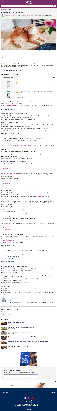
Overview (4, 57)
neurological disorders (24, 174)
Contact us (31, 404)
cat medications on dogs (13, 145)
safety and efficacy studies (29, 264)
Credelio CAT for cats (41, 73)
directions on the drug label (12, 136)
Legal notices (35, 405)
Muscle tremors (6, 181)
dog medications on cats (25, 145)
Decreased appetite (7, 229)
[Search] (53, 6)
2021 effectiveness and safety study (11, 105)
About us (21, 404)
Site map (41, 405)
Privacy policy (29, 405)
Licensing (36, 404)
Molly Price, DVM (24, 15)
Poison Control (41, 196)
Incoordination (6, 183)
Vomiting (5, 171)
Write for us (25, 404)
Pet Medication (8, 9)
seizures (52, 174)
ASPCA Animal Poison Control (10, 243)
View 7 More (5, 60)
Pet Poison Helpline (7, 240)
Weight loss (5, 166)
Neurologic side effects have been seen (10, 173)
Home (2, 9)
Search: (3, 6)
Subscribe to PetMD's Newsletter (8, 390)
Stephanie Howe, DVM (10, 15)
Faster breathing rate (7, 168)
